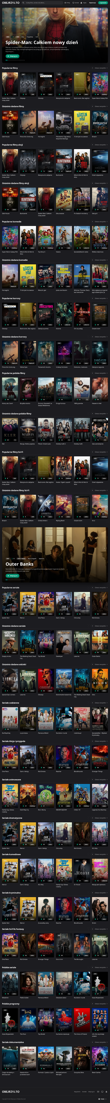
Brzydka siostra (25, 403)
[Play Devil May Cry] (28, 796)
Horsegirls (41, 137)
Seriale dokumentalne (13, 1042)
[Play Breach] (100, 123)
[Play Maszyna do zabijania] (64, 84)
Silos (93, 695)
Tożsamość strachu (44, 367)
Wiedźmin (5, 998)
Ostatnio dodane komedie (15, 259)
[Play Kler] (10, 430)
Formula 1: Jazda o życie (45, 1072)
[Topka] (106, 1091)
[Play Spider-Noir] (10, 604)
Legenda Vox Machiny (99, 810)
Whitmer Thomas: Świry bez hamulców (81, 291)
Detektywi (59, 656)
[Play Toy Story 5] (46, 238)
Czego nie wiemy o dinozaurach (8, 1073)
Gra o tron (59, 959)
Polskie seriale (9, 967)
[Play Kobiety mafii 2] (64, 430)
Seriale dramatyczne (12, 817)
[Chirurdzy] (82, 604)
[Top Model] (46, 642)
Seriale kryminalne (11, 892)
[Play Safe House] (10, 123)
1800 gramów (78, 403)
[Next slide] (104, 29)
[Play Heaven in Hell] (100, 389)
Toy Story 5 (41, 252)
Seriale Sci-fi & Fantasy (13, 929)
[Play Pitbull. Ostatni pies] (46, 430)
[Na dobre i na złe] (64, 719)
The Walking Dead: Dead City (28, 657)
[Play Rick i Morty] (46, 796)
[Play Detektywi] (64, 642)
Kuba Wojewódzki (98, 998)
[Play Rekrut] (28, 604)
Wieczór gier (42, 290)
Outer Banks (20, 564)
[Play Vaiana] (64, 238)
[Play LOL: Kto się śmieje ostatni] (100, 1020)
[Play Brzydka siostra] (28, 389)
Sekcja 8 (94, 213)
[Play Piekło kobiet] (28, 984)
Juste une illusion (61, 290)
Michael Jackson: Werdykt (61, 1073)
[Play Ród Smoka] (100, 604)
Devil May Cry (24, 810)
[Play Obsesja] (46, 84)
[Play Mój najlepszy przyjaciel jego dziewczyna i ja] (100, 276)
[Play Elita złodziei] (64, 199)
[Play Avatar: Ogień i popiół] (64, 468)
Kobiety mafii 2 (61, 444)
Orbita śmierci (42, 521)
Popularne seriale (10, 587)
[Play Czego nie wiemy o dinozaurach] (10, 1058)
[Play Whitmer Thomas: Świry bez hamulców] (82, 276)
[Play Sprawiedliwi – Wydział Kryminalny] (100, 719)
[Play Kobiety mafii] (82, 430)
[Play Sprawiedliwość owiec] (82, 238)
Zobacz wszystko (100, 68)
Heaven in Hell (96, 403)
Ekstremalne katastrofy (63, 695)
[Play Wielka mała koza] (100, 238)
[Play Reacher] (64, 757)
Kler (3, 444)
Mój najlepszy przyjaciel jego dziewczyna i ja (99, 291)
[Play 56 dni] (100, 909)
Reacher (58, 771)
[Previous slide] (5, 29)
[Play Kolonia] (64, 315)
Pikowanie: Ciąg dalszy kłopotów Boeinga (63, 138)
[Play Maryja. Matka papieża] (28, 430)
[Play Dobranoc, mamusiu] (82, 353)
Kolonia (58, 329)
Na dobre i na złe (61, 733)
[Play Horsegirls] (46, 123)
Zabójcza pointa (43, 329)
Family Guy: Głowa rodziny (8, 811)
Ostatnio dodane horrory (14, 336)
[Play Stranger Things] (100, 757)
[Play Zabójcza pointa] (46, 315)
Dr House (77, 885)
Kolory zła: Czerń (7, 403)
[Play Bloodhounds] (82, 757)
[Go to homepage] (10, 2)
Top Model (41, 656)
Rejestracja (92, 3)
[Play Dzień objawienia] (100, 161)
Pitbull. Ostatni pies (44, 444)
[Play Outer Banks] (100, 642)
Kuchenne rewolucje (62, 1034)
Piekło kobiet (24, 998)
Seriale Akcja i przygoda (13, 741)
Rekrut (22, 618)
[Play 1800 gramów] (82, 389)
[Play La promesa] (28, 719)
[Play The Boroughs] (82, 945)
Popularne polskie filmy (13, 373)
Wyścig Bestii (60, 521)
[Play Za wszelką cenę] (46, 909)
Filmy (68, 3)
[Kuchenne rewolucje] (64, 1020)
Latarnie (76, 656)
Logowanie (103, 3)
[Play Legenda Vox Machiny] (100, 796)
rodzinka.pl (77, 733)
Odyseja (22, 98)
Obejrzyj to (13, 56)
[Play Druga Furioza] (64, 389)
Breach (94, 137)
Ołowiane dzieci (61, 998)
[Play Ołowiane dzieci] (64, 984)
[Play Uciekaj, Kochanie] (64, 353)
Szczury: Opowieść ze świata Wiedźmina (45, 404)
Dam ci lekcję (60, 618)
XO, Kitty (94, 848)
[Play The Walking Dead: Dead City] (28, 642)
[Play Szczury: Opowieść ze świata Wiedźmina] (46, 389)
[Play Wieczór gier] (46, 276)
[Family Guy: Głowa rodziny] (10, 796)
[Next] (92, 68)
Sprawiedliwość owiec (81, 252)
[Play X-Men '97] (82, 796)
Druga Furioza (60, 403)
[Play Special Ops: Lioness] (10, 681)
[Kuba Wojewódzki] (100, 984)
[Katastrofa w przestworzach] (28, 1059)
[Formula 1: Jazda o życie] (46, 1059)
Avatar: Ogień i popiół (63, 482)
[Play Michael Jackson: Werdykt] (64, 1058)
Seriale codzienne (10, 702)
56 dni (94, 923)
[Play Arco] (100, 507)
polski (102, 1099)
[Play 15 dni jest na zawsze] (82, 123)
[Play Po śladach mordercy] (82, 199)
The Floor (23, 1034)
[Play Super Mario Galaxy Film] (100, 84)
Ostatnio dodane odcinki (14, 664)
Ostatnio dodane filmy (13, 106)
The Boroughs (78, 959)
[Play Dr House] (82, 871)
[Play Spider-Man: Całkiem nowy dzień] (10, 84)
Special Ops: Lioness (8, 695)
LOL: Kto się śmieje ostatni (98, 1035)
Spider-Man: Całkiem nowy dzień (42, 42)
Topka (84, 3)
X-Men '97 (77, 810)
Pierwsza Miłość (43, 733)
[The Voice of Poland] (82, 1020)
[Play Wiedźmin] (10, 984)
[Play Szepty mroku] (10, 642)
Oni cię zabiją (78, 329)
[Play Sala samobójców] (100, 430)
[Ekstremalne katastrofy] (64, 681)
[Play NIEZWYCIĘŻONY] (64, 796)
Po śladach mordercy (81, 213)
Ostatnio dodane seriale (13, 625)
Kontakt (84, 1091)
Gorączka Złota (79, 1072)
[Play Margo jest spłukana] (100, 871)
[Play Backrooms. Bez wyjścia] (82, 84)
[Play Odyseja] (28, 84)
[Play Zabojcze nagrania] (100, 353)
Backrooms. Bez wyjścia (81, 98)
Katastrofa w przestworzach (25, 1073)
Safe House (5, 137)
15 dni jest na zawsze (81, 137)
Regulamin (77, 1091)
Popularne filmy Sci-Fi (12, 451)
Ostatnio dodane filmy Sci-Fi (15, 490)
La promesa (24, 733)
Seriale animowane (11, 779)
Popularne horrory (11, 298)
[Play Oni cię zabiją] (82, 315)
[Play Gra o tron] (64, 945)
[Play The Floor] (28, 1020)
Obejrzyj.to (91, 1091)
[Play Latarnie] (82, 642)
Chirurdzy (77, 618)
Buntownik (59, 175)
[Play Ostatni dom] (100, 315)
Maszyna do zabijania (63, 98)
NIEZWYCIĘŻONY (61, 810)
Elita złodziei (60, 213)
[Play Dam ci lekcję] (64, 604)
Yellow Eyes (23, 367)
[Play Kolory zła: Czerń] (10, 389)
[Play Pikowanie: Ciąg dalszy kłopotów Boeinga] (64, 123)
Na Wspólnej (6, 733)
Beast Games (96, 1072)
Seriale (77, 3)
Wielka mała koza (97, 252)
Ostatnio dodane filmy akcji (15, 183)
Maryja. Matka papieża (27, 444)
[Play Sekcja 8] (100, 199)
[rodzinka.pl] (82, 719)
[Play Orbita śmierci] (46, 507)
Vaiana (58, 252)
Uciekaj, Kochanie (61, 367)
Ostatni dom (96, 329)
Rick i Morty (42, 810)
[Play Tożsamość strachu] (46, 353)
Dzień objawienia (97, 175)
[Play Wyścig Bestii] (64, 507)
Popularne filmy (10, 68)
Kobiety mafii (78, 444)
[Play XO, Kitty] (100, 834)
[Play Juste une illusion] (64, 276)
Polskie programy (10, 1003)
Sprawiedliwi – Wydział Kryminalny (99, 734)
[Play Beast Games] (100, 1058)
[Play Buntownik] (64, 161)
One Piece (41, 618)
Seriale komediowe (11, 854)
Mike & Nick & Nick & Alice (81, 176)
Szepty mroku (6, 656)
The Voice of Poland (80, 1034)
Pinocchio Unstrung (26, 137)
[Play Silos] (100, 681)
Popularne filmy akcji (12, 144)
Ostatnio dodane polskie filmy (16, 413)
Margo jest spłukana (98, 885)
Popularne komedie (11, 221)
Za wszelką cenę (43, 923)
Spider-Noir (6, 618)
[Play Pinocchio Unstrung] (28, 123)
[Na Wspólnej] (10, 719)
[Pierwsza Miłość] (46, 719)
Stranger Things (97, 771)
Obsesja (40, 98)
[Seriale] (102, 1091)
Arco (93, 521)
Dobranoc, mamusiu (80, 367)
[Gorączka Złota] (82, 1059)
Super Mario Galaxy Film (100, 98)
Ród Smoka (95, 618)
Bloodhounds (78, 771)
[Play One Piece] (46, 604)
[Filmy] (98, 1091)
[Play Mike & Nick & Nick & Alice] (82, 161)
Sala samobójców (97, 444)
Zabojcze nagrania (98, 367)
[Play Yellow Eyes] (28, 353)
